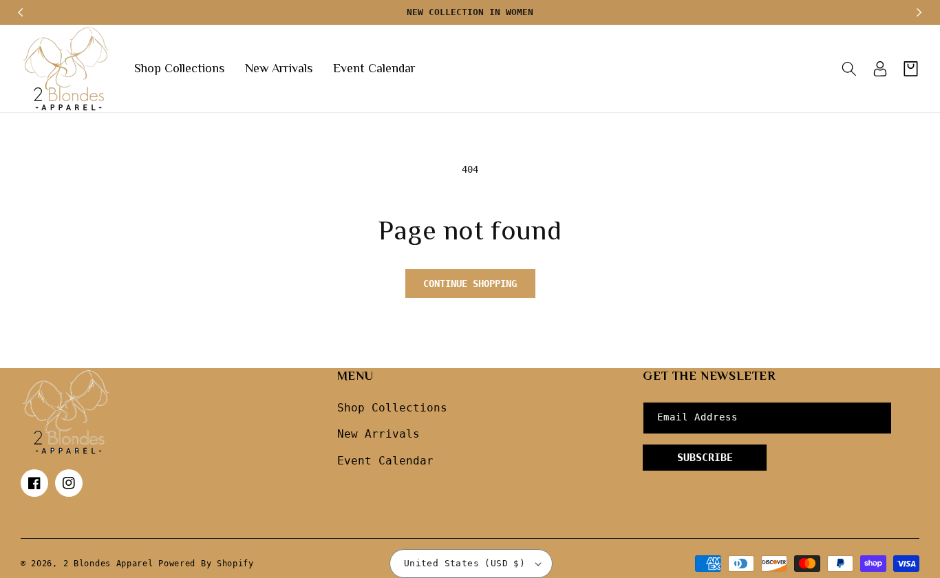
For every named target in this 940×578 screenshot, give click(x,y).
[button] (848, 68)
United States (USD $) (464, 563)
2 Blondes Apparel (108, 563)
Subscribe (705, 457)
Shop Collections (392, 407)
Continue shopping (470, 283)
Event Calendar (385, 460)
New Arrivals (378, 433)
